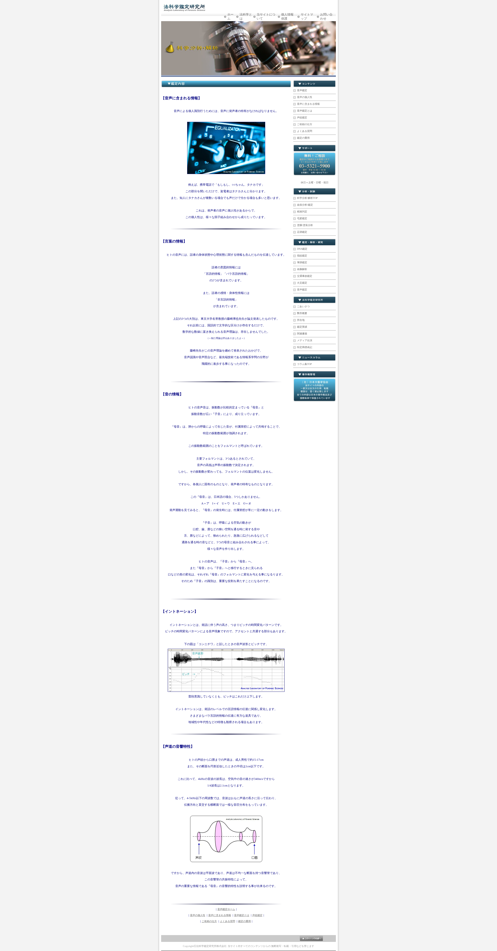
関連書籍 (302, 333)
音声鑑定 (302, 90)
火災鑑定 (302, 282)
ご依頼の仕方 (209, 921)
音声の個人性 (197, 915)
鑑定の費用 (244, 921)
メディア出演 (304, 340)
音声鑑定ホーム (226, 909)
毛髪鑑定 (302, 218)
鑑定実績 (302, 326)
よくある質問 (227, 921)
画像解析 (302, 269)
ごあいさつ (303, 306)
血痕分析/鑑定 (305, 204)
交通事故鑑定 (304, 276)
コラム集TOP (304, 364)
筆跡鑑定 (302, 262)
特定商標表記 (304, 347)
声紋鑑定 (257, 915)
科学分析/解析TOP (307, 198)
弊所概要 (302, 313)
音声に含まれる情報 (219, 915)
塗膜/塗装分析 (305, 225)
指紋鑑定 (302, 255)
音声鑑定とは (241, 915)
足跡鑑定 (302, 231)
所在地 (301, 320)
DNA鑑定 (302, 248)
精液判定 (302, 211)
